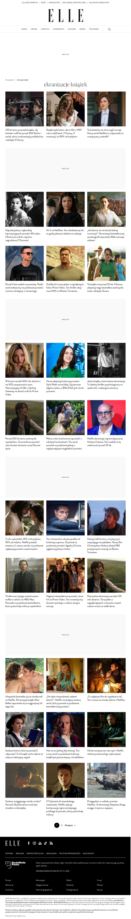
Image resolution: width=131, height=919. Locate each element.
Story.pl (100, 890)
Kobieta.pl (70, 885)
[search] (109, 29)
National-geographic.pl (44, 890)
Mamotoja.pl (40, 880)
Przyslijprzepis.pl (72, 890)
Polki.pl (68, 880)
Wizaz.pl (100, 885)
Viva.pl (99, 880)
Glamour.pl (9, 885)
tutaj (24, 916)
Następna (69, 825)
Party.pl (8, 880)
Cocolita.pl (9, 890)
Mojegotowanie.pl (42, 885)
